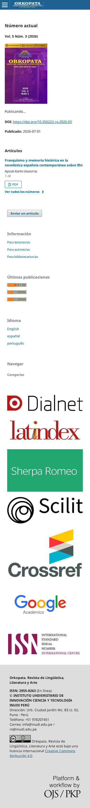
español (13, 336)
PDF (15, 184)
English (13, 328)
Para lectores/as (18, 242)
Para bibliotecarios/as (22, 256)
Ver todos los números (22, 191)
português (15, 343)
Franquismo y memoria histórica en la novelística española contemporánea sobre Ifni (44, 162)
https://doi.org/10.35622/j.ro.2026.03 (42, 121)
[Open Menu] (5, 5)
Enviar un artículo (25, 213)
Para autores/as (18, 249)
